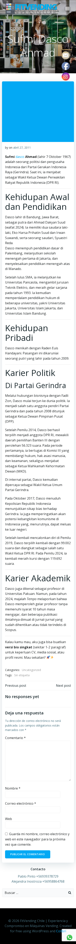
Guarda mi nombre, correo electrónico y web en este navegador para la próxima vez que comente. (37, 839)
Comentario (15, 738)
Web (8, 819)
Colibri (61, 931)
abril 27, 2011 (22, 147)
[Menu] (67, 8)
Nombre (12, 788)
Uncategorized (31, 670)
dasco (20, 156)
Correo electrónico (20, 803)
